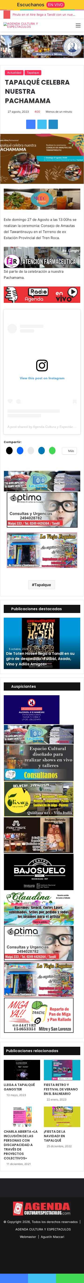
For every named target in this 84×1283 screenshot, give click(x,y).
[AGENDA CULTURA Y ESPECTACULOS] (22, 25)
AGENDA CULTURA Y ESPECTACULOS (43, 1229)
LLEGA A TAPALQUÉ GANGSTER (19, 1087)
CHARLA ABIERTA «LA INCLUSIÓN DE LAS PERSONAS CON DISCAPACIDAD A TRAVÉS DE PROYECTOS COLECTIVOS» (21, 1145)
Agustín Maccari (52, 1237)
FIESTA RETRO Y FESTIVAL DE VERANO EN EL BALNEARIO (61, 1089)
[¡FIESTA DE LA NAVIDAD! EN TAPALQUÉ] (62, 1117)
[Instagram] (47, 1263)
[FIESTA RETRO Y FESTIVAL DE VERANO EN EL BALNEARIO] (62, 1070)
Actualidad (14, 72)
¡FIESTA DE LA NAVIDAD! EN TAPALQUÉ (54, 1136)
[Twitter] (42, 124)
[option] (42, 643)
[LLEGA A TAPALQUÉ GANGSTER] (22, 1070)
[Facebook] (30, 124)
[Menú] (78, 27)
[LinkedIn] (53, 124)
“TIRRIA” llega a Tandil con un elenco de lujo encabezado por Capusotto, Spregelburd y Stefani (40, 659)
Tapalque (33, 72)
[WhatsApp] (70, 1278)
